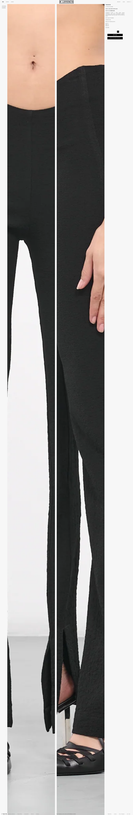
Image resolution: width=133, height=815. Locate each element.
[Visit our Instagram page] (6, 814)
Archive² (118, 1)
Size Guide (107, 27)
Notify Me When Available (115, 38)
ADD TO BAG (115, 35)
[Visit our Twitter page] (4, 814)
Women (7, 1)
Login (124, 1)
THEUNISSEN (108, 4)
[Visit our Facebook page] (2, 814)
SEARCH (12, 1)
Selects (129, 1)
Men (3, 1)
